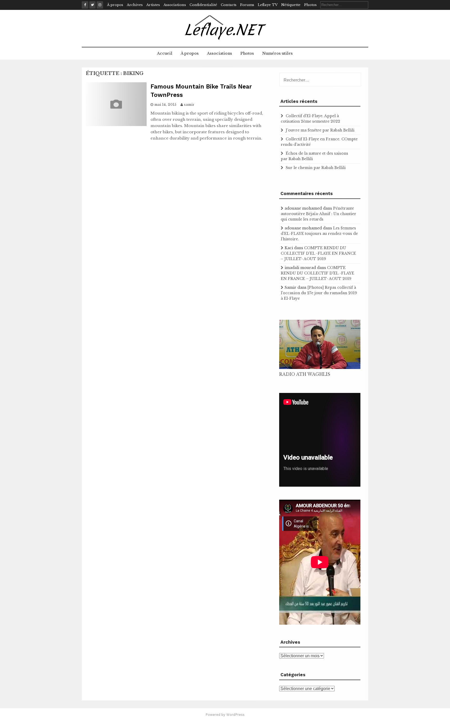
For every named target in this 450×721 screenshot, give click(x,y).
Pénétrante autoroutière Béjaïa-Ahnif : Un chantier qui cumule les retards (318, 214)
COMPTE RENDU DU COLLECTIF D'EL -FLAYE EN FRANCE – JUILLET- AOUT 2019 (318, 253)
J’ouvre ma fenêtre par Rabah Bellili (320, 130)
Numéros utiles (277, 53)
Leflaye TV (268, 5)
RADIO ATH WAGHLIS (304, 374)
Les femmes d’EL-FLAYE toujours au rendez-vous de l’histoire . (319, 233)
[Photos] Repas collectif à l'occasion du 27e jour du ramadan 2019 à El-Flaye (319, 293)
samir (189, 104)
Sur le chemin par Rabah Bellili (316, 167)
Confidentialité (203, 5)
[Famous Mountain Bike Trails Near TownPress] (116, 124)
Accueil (164, 53)
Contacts (228, 5)
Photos (310, 5)
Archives (135, 5)
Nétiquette (291, 5)
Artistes (153, 5)
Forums (247, 5)
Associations (175, 5)
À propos (115, 5)
